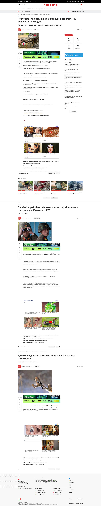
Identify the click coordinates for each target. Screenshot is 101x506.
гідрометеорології (54, 405)
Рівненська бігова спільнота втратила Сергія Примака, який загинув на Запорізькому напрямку (72, 91)
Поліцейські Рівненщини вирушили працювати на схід (35, 167)
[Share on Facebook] (19, 56)
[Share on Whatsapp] (19, 61)
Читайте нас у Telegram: (73, 54)
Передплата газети (75, 1)
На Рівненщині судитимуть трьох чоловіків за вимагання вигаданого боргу (39, 165)
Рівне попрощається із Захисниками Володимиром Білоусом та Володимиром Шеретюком (72, 102)
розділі (34, 112)
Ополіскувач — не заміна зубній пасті (71, 106)
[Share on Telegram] (19, 63)
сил (45, 115)
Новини (20, 16)
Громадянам (39, 112)
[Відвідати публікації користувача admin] (19, 29)
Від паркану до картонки (28, 11)
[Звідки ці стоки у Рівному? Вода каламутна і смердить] (25, 186)
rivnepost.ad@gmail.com (47, 482)
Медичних (42, 115)
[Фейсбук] (18, 5)
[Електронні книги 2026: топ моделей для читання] (59, 186)
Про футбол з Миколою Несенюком (78, 11)
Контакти (82, 1)
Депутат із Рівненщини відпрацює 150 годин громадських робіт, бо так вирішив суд (41, 161)
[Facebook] (69, 40)
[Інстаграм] (24, 5)
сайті (30, 112)
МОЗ (32, 112)
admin (23, 29)
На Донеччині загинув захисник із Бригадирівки (34, 168)
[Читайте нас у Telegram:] (66, 55)
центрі (48, 405)
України (47, 115)
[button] (78, 5)
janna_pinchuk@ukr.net (53, 481)
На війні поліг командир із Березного (32, 163)
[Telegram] (26, 5)
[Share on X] (19, 58)
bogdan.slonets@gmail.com (51, 480)
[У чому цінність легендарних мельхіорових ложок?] (42, 186)
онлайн (25, 112)
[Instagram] (69, 47)
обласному (44, 405)
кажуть (45, 254)
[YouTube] (22, 5)
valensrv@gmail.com (51, 479)
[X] (20, 5)
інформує (35, 62)
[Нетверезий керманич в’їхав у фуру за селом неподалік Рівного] (75, 186)
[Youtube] (77, 47)
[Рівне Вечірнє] (19, 499)
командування (36, 115)
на (27, 112)
